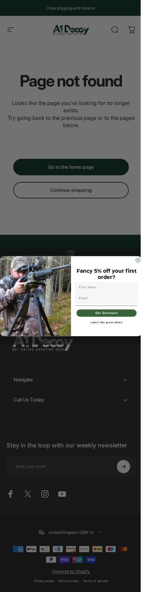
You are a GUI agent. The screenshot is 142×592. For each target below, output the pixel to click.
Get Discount (104, 312)
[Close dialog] (135, 260)
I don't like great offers (104, 322)
